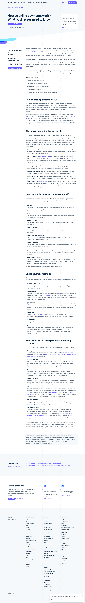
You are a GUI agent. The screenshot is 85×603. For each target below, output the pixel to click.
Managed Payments (30, 549)
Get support (64, 558)
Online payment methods (14, 60)
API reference (47, 580)
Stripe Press (64, 551)
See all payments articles (14, 466)
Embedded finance (48, 529)
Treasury (28, 566)
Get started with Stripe (14, 23)
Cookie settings (65, 538)
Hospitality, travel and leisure (50, 551)
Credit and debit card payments (36, 285)
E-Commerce (47, 527)
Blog (62, 523)
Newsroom (64, 549)
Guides (63, 519)
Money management (48, 538)
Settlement (44, 181)
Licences (63, 534)
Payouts (27, 555)
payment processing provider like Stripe (60, 365)
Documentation (47, 578)
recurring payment (37, 314)
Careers (63, 547)
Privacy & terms (65, 529)
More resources (12, 7)
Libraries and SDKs (48, 586)
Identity (27, 542)
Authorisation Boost (30, 523)
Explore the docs (65, 495)
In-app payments (47, 534)
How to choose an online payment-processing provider (15, 63)
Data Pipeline (29, 536)
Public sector (47, 561)
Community (64, 525)
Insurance (46, 553)
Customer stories (65, 521)
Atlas (27, 521)
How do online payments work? (15, 50)
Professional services (49, 559)
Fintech (45, 547)
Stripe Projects (47, 588)
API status (46, 582)
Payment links (29, 551)
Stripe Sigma (28, 561)
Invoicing (28, 544)
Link (26, 547)
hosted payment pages (55, 392)
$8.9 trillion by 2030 (37, 52)
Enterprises (46, 519)
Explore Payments (48, 498)
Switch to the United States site (58, 599)
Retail (45, 562)
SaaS (45, 542)
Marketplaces (47, 536)
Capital (27, 527)
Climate (27, 531)
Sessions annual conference (67, 527)
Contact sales (72, 2)
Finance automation (48, 531)
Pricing (45, 2)
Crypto (27, 534)
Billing (27, 525)
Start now (11, 498)
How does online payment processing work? (14, 57)
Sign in (63, 2)
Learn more (64, 27)
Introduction (11, 48)
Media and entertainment (49, 555)
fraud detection (67, 352)
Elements (28, 538)
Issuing (27, 546)
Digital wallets (31, 304)
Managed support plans (66, 560)
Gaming (45, 549)
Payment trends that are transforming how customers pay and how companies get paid (48, 465)
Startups (46, 521)
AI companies (47, 544)
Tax (26, 562)
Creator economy (48, 546)
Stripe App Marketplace (49, 569)
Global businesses (48, 533)
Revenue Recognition (30, 559)
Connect (28, 533)
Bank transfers (47, 295)
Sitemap (63, 536)
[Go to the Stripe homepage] (9, 518)
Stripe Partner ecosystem (50, 571)
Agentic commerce (48, 523)
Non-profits (46, 557)
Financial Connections (31, 540)
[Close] (82, 596)
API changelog (47, 584)
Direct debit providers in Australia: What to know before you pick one (44, 463)
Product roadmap (65, 545)
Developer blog (47, 590)
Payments (21, 7)
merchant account (44, 156)
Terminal (28, 564)
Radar (27, 557)
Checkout (28, 529)
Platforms (46, 540)
